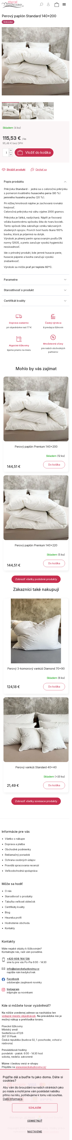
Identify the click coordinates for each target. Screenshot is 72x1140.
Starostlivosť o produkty (19, 896)
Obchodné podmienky (18, 849)
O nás (8, 890)
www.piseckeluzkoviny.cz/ (31, 1066)
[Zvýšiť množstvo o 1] (10, 151)
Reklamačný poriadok (17, 854)
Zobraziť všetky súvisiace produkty (36, 801)
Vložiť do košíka (38, 152)
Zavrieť (25, 166)
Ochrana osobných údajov (20, 859)
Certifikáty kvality (15, 906)
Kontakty (10, 928)
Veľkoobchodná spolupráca (21, 870)
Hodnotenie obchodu (17, 923)
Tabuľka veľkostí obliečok (20, 901)
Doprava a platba (15, 844)
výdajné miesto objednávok (19, 1015)
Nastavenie (34, 1131)
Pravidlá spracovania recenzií (22, 865)
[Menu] (64, 4)
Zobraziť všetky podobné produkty (36, 579)
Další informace (12, 1099)
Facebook (13, 978)
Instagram (13, 989)
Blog (7, 912)
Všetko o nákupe (15, 838)
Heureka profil (13, 917)
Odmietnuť (34, 1120)
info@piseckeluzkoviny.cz (23, 968)
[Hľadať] (41, 4)
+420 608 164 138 (18, 958)
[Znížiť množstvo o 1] (10, 155)
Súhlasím (34, 1107)
